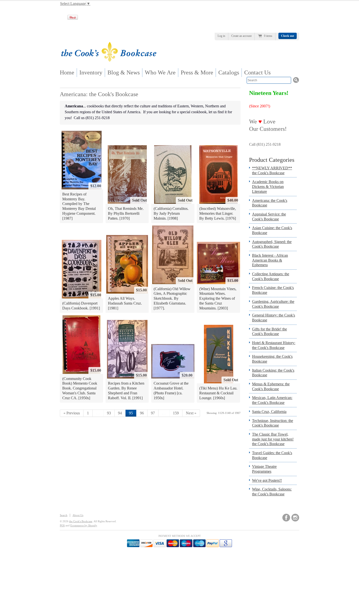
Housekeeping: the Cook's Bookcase (272, 358)
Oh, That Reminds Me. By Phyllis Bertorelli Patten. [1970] (126, 213)
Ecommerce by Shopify (83, 525)
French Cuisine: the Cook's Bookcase (273, 290)
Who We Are (160, 72)
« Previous (71, 413)
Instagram (295, 518)
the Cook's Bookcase (80, 521)
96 (142, 413)
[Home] (109, 60)
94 (120, 413)
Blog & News (123, 72)
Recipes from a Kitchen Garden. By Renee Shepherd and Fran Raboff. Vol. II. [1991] (126, 390)
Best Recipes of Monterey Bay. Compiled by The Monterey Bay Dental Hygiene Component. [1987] (79, 206)
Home (67, 72)
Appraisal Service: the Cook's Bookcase (269, 216)
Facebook (286, 518)
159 (176, 413)
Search (63, 515)
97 (153, 413)
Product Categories (271, 160)
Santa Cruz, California (269, 411)
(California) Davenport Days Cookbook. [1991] (81, 305)
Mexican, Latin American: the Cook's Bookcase (272, 400)
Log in (221, 36)
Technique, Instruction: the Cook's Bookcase (272, 423)
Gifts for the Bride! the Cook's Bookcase (269, 331)
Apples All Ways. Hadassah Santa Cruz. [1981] (125, 303)
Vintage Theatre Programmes (264, 468)
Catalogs (228, 72)
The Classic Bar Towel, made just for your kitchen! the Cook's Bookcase (273, 439)
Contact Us (257, 72)
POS (62, 525)
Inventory (90, 72)
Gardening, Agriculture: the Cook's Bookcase (273, 303)
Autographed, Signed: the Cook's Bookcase (272, 244)
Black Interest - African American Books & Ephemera (270, 260)
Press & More (197, 72)
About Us (78, 515)
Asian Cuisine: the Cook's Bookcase (272, 230)
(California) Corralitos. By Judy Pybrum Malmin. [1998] (171, 213)
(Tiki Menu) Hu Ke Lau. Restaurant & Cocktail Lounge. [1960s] (218, 393)
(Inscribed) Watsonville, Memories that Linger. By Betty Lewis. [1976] (217, 213)
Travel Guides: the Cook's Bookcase (272, 455)
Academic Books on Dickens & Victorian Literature (268, 186)
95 (131, 413)
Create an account (241, 36)
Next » (191, 413)
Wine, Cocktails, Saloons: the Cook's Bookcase (272, 491)
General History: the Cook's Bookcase (273, 317)
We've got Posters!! (267, 480)
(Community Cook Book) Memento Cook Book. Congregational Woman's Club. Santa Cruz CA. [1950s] (79, 388)
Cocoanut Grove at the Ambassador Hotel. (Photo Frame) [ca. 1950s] (171, 390)
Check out (287, 36)
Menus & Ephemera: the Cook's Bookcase (271, 386)
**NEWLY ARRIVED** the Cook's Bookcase (272, 170)
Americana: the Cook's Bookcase (269, 202)
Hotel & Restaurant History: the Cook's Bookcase (273, 345)
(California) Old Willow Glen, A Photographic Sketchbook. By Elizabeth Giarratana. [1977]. (172, 298)
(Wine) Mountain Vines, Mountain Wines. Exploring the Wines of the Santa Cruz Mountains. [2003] (217, 298)
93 (109, 413)
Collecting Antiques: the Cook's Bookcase (270, 276)
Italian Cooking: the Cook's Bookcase (273, 372)
